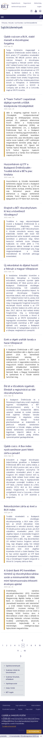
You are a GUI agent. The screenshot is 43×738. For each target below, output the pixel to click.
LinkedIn (40, 11)
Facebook (31, 11)
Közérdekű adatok (8, 709)
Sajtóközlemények (13, 665)
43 (25, 651)
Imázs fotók (10, 688)
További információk (9, 726)
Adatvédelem (35, 705)
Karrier (20, 709)
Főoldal (4, 23)
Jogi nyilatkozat (21, 705)
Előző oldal (22, 640)
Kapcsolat (29, 709)
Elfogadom (34, 731)
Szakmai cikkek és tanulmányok (13, 671)
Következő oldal (20, 656)
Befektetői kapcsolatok (19, 7)
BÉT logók (10, 692)
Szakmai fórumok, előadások (13, 678)
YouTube (36, 11)
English (39, 7)
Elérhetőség (37, 3)
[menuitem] (6, 705)
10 (40, 646)
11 (18, 651)
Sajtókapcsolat (11, 683)
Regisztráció (27, 3)
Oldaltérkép (6, 705)
